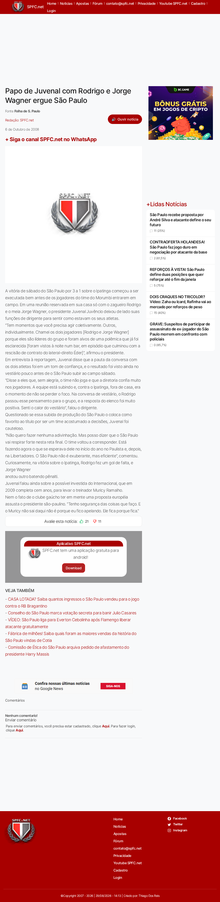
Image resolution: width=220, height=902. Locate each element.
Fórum (118, 841)
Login (51, 11)
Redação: (19, 120)
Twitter (178, 824)
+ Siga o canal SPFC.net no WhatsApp (51, 139)
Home (118, 819)
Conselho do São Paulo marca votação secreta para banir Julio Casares (72, 612)
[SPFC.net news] (73, 686)
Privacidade (122, 855)
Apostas (119, 834)
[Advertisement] (110, 47)
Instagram (180, 830)
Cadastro (120, 870)
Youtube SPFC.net (127, 863)
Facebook (180, 818)
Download (73, 568)
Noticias (119, 826)
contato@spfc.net (127, 848)
